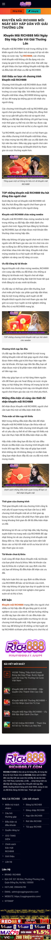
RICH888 (17, 874)
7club (41, 912)
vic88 (27, 918)
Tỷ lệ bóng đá (12, 912)
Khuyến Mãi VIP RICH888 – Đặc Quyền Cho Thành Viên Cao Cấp (27, 690)
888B (24, 910)
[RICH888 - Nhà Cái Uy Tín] (25, 4)
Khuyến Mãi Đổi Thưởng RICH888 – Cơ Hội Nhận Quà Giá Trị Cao (29, 701)
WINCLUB (44, 916)
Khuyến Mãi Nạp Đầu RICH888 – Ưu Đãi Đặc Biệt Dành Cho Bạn (29, 713)
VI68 (28, 916)
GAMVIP (14, 916)
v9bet (34, 912)
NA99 (22, 916)
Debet (18, 910)
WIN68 (35, 916)
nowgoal (15, 918)
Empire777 (25, 912)
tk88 (46, 918)
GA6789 (5, 916)
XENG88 (6, 918)
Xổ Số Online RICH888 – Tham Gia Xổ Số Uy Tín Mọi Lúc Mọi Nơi (29, 724)
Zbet (47, 910)
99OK (34, 918)
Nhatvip (32, 910)
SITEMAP (9, 901)
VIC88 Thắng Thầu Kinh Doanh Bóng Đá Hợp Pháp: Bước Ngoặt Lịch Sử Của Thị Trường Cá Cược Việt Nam (28, 676)
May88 (40, 910)
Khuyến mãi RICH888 (13, 604)
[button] (3, 4)
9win (40, 918)
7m (21, 918)
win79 (3, 910)
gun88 (11, 910)
